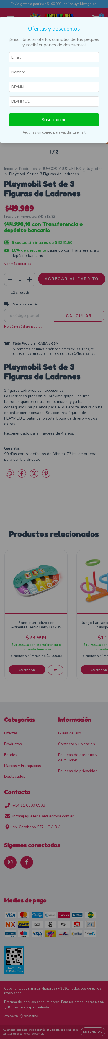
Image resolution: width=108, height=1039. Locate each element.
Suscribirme (54, 119)
